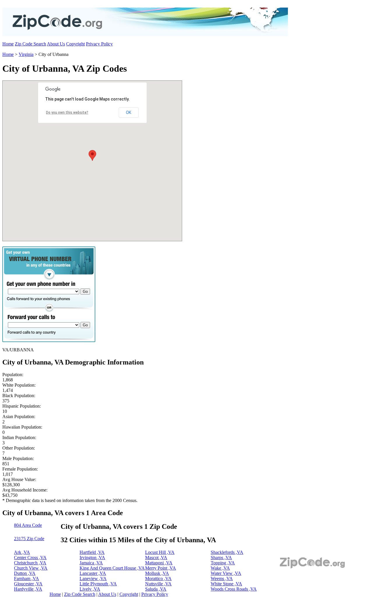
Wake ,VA (220, 568)
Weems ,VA (222, 578)
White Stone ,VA (226, 583)
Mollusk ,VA (157, 573)
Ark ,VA (22, 552)
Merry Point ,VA (160, 568)
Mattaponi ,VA (159, 562)
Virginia (26, 54)
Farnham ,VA (26, 578)
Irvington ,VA (92, 557)
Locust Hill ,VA (160, 552)
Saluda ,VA (155, 589)
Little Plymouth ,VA (98, 583)
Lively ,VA (90, 589)
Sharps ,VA (221, 557)
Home (8, 43)
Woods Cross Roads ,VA (234, 589)
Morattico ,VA (158, 578)
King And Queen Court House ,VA (112, 568)
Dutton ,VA (25, 573)
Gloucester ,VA (28, 583)
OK (128, 112)
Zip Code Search (30, 43)
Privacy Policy (99, 43)
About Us (56, 43)
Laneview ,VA (93, 578)
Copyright (75, 43)
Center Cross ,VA (30, 557)
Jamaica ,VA (91, 562)
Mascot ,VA (156, 557)
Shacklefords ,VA (227, 552)
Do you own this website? (67, 112)
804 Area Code (28, 525)
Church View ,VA (30, 568)
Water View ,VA (226, 573)
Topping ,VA (223, 562)
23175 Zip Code (29, 538)
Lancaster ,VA (93, 573)
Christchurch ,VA (30, 562)
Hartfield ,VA (92, 552)
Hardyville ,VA (28, 589)
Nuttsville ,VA (158, 583)
